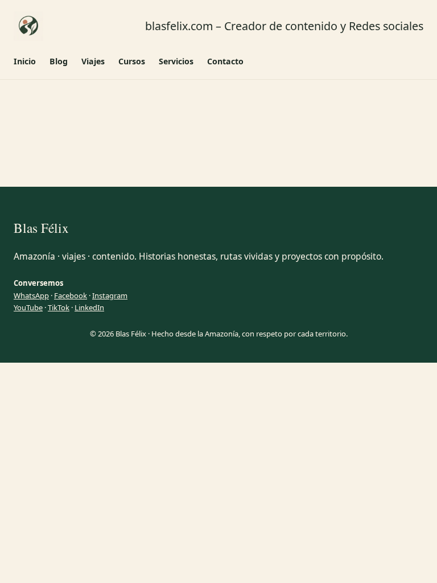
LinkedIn (89, 307)
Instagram (109, 295)
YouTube (28, 307)
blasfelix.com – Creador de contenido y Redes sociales (284, 26)
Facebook (70, 295)
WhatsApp (31, 295)
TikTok (58, 307)
